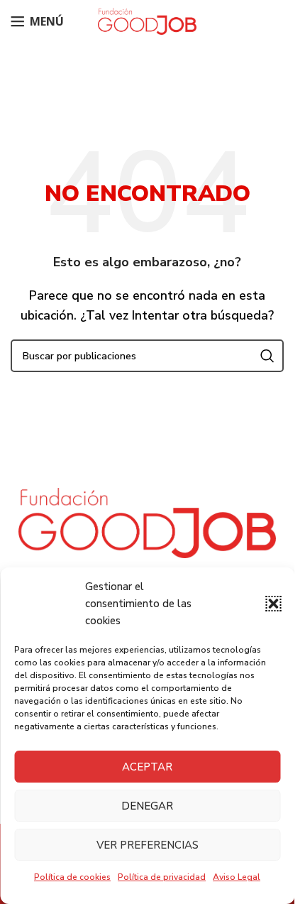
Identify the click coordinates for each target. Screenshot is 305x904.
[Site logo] (147, 20)
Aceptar (147, 767)
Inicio (114, 99)
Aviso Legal (236, 877)
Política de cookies (72, 877)
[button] (273, 604)
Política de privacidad (162, 877)
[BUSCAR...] (267, 355)
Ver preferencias (147, 845)
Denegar (147, 806)
